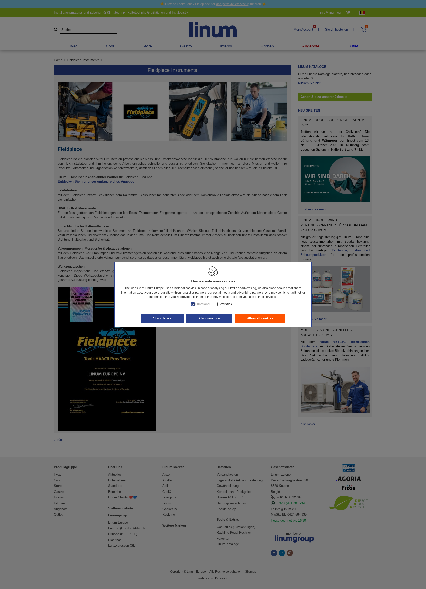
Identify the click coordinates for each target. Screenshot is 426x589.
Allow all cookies (260, 318)
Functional (202, 304)
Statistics (225, 304)
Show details (162, 318)
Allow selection (209, 318)
